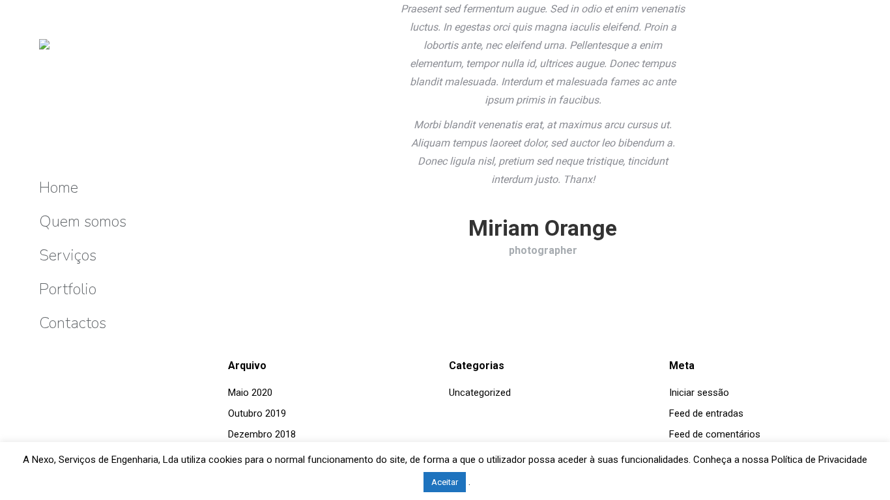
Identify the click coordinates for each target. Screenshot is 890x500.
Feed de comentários (714, 434)
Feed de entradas (706, 413)
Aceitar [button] (444, 482)
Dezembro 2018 (262, 434)
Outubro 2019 (257, 413)
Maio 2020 (250, 392)
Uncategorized (480, 392)
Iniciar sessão (699, 392)
